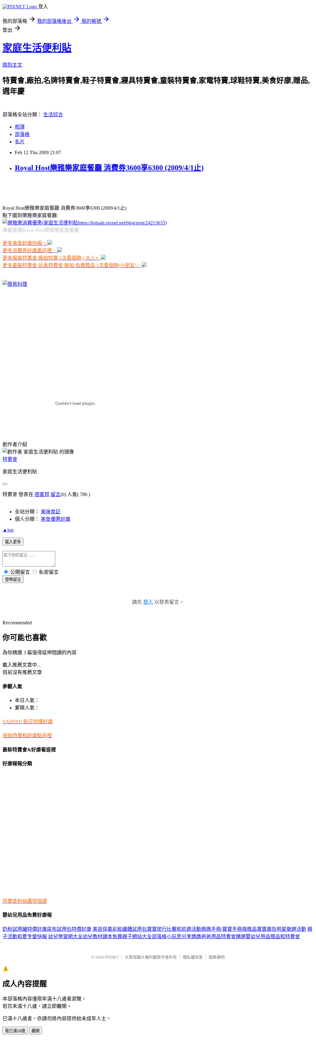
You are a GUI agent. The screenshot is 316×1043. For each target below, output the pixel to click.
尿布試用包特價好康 (69, 929)
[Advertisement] (74, 188)
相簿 (20, 126)
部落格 (22, 134)
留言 (55, 494)
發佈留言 (13, 579)
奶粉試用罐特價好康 (24, 929)
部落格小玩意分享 (171, 936)
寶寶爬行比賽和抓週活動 (174, 929)
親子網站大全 (137, 936)
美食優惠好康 (55, 519)
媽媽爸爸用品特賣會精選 (218, 936)
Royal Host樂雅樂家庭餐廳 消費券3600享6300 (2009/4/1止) (109, 168)
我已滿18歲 (15, 1031)
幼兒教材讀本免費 (102, 936)
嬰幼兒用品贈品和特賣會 (273, 936)
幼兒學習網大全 (65, 936)
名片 (20, 141)
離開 (35, 1031)
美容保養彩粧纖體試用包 (120, 929)
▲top (8, 529)
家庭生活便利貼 (37, 47)
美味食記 (50, 511)
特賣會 (9, 459)
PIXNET (112, 957)
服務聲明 (217, 957)
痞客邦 (42, 494)
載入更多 (13, 542)
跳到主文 (12, 65)
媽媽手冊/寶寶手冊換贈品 (229, 929)
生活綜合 (53, 114)
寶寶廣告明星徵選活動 (281, 929)
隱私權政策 (193, 957)
